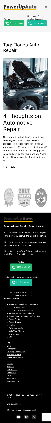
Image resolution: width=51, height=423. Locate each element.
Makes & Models (14, 354)
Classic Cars (19, 307)
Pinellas (10, 364)
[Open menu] (45, 6)
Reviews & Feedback (16, 352)
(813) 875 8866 (39, 23)
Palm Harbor (12, 378)
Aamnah (17, 404)
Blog (9, 346)
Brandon (10, 366)
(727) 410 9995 (16, 23)
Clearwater (11, 372)
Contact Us (11, 349)
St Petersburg (13, 381)
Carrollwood (12, 369)
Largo (9, 375)
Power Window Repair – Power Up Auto (24, 226)
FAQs (9, 343)
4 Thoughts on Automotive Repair (22, 122)
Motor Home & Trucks (23, 310)
